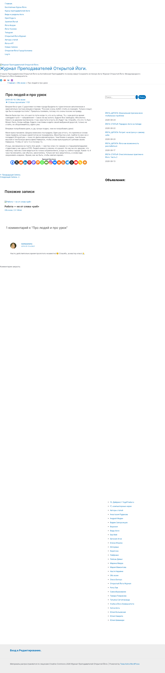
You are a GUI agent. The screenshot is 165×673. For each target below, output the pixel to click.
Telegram (9, 32)
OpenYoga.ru (10, 18)
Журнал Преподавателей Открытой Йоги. (43, 68)
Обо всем (21, 99)
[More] (84, 162)
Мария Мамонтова (118, 567)
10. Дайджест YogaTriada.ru (122, 502)
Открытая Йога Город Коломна (18, 50)
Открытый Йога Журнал (15, 36)
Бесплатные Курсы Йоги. (16, 7)
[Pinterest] (29, 162)
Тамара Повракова (118, 596)
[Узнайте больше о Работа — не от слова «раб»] (18, 202)
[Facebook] (12, 162)
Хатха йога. (115, 608)
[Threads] (72, 162)
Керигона (114, 551)
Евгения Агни (116, 539)
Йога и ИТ (9, 43)
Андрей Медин (116, 518)
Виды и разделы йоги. (14, 14)
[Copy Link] (80, 162)
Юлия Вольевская (118, 612)
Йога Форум (10, 25)
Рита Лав (114, 587)
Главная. (8, 3)
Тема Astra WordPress (130, 664)
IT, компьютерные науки (121, 506)
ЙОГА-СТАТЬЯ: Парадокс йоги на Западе (123, 124)
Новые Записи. (11, 47)
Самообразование (118, 592)
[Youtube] (76, 162)
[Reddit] (21, 162)
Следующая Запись (9, 177)
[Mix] (38, 162)
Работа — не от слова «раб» (22, 206)
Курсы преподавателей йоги (17, 11)
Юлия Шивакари (117, 620)
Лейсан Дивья (116, 559)
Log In (7, 54)
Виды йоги (114, 531)
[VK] (8, 81)
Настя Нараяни (116, 571)
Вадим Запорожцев (118, 522)
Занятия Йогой (11, 21)
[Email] (46, 162)
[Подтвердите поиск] (137, 97)
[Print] (59, 162)
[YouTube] (5, 81)
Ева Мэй (113, 535)
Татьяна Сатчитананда (120, 600)
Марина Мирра (116, 563)
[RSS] (63, 162)
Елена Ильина (116, 543)
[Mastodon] (34, 162)
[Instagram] (12, 81)
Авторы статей (11, 40)
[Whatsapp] (42, 162)
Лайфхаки (114, 555)
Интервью (114, 547)
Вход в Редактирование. (25, 650)
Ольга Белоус (116, 579)
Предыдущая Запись (10, 175)
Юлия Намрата (116, 616)
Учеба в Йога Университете (122, 604)
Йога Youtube (11, 29)
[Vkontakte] (55, 162)
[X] (17, 162)
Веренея (114, 526)
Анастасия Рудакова (119, 514)
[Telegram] (1, 81)
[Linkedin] (25, 162)
